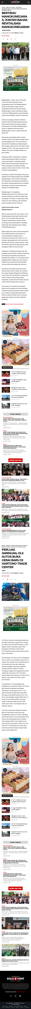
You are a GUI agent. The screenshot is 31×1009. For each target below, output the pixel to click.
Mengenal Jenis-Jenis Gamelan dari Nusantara (19, 388)
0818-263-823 (21, 992)
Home (3, 7)
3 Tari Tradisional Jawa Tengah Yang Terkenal (18, 372)
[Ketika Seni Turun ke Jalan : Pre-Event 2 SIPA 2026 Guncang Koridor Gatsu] (15, 469)
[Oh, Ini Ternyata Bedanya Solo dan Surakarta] (6, 398)
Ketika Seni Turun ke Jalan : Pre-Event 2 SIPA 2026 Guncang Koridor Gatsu (14, 420)
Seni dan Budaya (8, 417)
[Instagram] (15, 996)
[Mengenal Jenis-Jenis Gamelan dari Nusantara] (6, 390)
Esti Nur (6, 35)
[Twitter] (7, 39)
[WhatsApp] (15, 39)
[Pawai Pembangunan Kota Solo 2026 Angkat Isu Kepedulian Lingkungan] (15, 521)
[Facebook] (3, 39)
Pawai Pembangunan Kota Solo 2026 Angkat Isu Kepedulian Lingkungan (14, 531)
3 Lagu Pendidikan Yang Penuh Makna (18, 380)
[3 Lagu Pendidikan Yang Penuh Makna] (6, 382)
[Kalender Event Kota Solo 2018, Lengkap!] (6, 406)
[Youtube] (20, 996)
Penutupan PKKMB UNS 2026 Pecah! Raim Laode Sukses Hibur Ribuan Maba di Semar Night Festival (15, 433)
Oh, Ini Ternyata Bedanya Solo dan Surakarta (19, 396)
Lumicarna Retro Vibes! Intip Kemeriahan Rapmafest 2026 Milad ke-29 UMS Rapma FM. (14, 447)
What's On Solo (10, 7)
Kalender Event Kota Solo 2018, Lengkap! (19, 404)
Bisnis (5, 430)
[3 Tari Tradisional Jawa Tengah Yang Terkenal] (6, 374)
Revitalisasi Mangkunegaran (14, 304)
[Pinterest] (11, 39)
